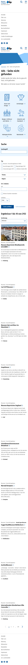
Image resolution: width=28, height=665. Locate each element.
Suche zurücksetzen (20, 206)
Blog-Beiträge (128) (20, 166)
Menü (26, 3)
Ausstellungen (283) (8, 166)
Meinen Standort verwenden (10, 193)
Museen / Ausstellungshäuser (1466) (12, 163)
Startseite (3, 67)
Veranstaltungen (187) (8, 169)
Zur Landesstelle (5, 39)
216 (18, 627)
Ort (2, 186)
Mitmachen (4, 23)
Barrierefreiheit (5, 28)
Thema (4, 175)
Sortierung (14, 218)
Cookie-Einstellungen (7, 36)
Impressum (4, 31)
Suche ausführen (7, 206)
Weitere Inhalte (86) (22, 169)
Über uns (3, 17)
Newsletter (4, 25)
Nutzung (3, 20)
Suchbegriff (4, 149)
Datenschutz (4, 33)
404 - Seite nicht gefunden (13, 67)
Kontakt (3, 15)
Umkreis (3, 197)
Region (4, 179)
